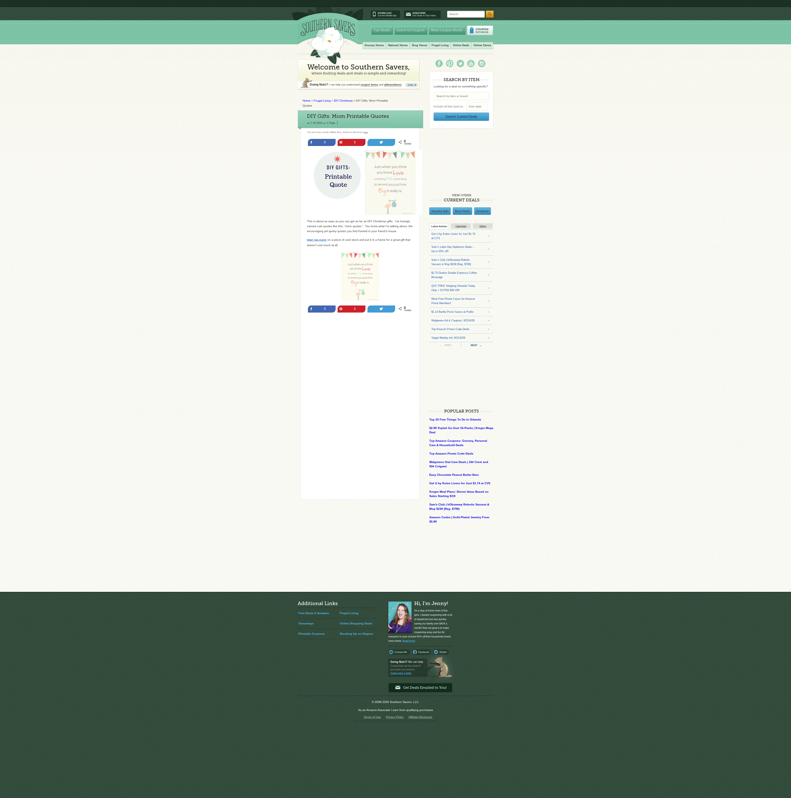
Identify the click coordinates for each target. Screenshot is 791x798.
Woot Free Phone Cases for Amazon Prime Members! (453, 301)
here (366, 132)
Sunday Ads (440, 211)
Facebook (423, 652)
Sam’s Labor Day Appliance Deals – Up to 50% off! (452, 249)
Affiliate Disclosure (420, 717)
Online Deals (461, 45)
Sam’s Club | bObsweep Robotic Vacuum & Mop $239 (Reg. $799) (451, 262)
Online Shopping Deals (356, 623)
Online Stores (482, 45)
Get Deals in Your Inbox (424, 14)
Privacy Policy (395, 717)
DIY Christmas (343, 100)
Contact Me (401, 652)
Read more (408, 640)
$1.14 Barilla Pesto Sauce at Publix (452, 311)
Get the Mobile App (387, 14)
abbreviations (392, 84)
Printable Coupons (311, 633)
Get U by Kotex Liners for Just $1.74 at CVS (453, 236)
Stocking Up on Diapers (356, 633)
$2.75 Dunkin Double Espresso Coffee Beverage (454, 275)
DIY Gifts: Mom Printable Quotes (348, 116)
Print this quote (316, 240)
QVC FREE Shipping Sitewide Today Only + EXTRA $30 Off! (453, 288)
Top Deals (382, 30)
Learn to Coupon (411, 30)
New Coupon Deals (447, 30)
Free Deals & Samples (313, 613)
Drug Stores (419, 45)
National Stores (398, 45)
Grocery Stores (374, 45)
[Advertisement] (360, 360)
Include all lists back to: (449, 106)
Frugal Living (440, 45)
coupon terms (369, 84)
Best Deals (462, 211)
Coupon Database (480, 30)
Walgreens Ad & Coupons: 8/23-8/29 (453, 320)
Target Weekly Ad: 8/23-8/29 (448, 337)
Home (306, 100)
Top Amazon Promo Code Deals (450, 329)
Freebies (482, 211)
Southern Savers (328, 41)
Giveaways (306, 623)
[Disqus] (360, 440)
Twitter (443, 652)
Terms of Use (372, 717)
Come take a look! (401, 673)
